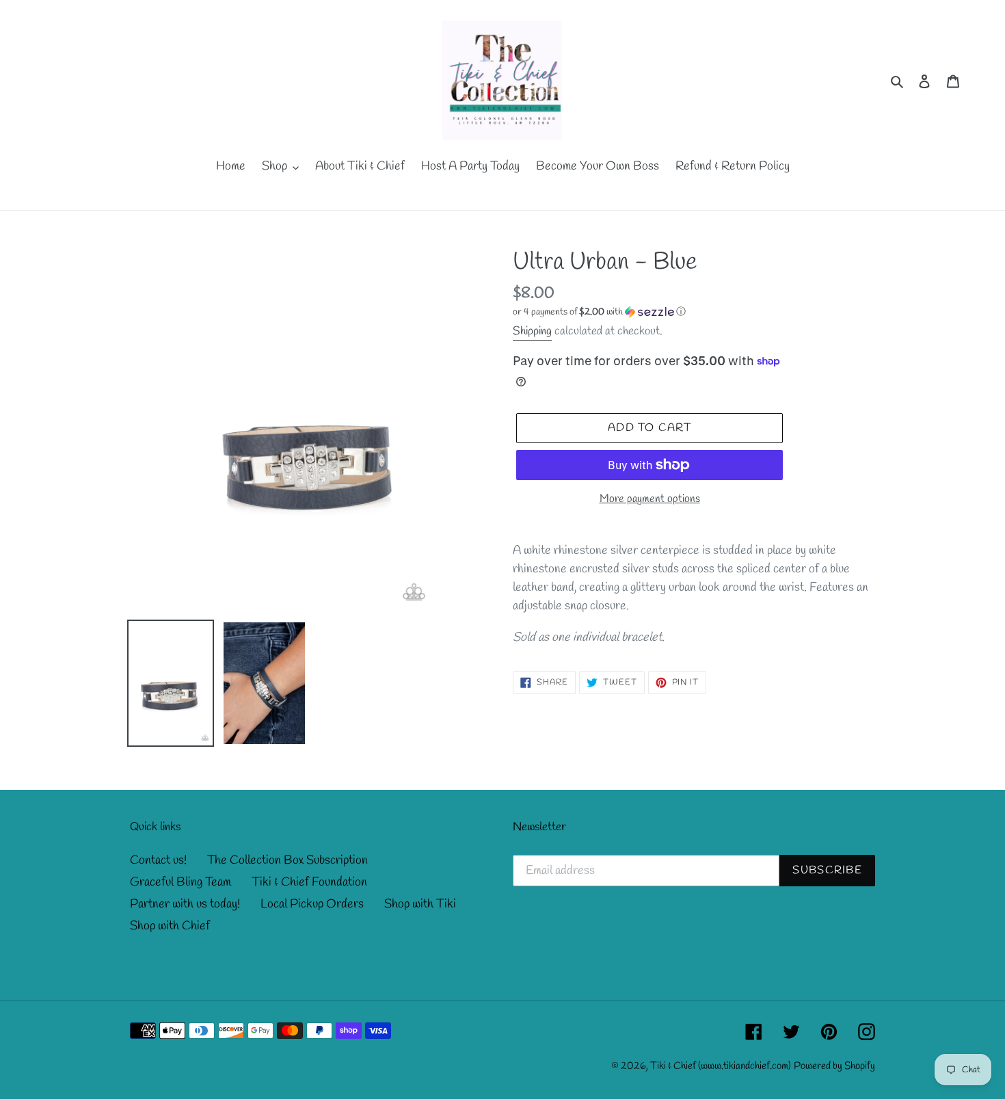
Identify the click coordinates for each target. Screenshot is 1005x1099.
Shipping (532, 331)
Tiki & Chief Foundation (309, 882)
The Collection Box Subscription (287, 860)
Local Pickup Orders (312, 904)
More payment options (650, 499)
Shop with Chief (170, 926)
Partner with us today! (185, 904)
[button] (599, 312)
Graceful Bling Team (180, 882)
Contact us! (158, 860)
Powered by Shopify (834, 1066)
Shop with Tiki (420, 904)
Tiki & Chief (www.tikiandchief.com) (720, 1066)
